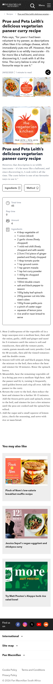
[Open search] (32, 6)
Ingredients (11, 187)
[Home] (11, 5)
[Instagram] (25, 624)
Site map (8, 645)
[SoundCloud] (46, 624)
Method (31, 187)
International (10, 636)
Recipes (10, 14)
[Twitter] (32, 624)
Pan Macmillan (11, 655)
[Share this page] (48, 72)
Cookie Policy (9, 669)
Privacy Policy (9, 675)
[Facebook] (18, 624)
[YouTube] (39, 624)
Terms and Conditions (33, 669)
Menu (42, 5)
